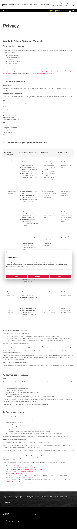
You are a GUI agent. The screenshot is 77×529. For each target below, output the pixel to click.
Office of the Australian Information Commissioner (26, 466)
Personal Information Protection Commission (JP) (24, 471)
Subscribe (18, 514)
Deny (16, 276)
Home (4, 10)
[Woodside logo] (7, 514)
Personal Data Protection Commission (21, 473)
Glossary (34, 514)
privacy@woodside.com (9, 110)
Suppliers (43, 4)
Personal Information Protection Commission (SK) (32, 469)
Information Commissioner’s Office (27, 467)
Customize (37, 276)
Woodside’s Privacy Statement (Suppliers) (42, 73)
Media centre (37, 4)
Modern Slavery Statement (43, 514)
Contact (12, 514)
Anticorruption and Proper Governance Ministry (24, 483)
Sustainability (25, 4)
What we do (18, 4)
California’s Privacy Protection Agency (24, 477)
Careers (48, 4)
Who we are (11, 4)
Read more (7, 502)
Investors (31, 4)
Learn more (65, 272)
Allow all (60, 276)
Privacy (23, 514)
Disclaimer (28, 514)
